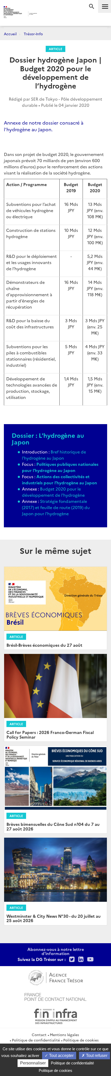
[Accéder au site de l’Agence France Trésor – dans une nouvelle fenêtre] (55, 977)
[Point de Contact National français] (55, 996)
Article (55, 49)
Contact (39, 1034)
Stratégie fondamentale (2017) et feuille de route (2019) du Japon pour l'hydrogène (56, 507)
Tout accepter (61, 1055)
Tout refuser (96, 1055)
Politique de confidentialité (36, 1040)
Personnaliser (33, 1063)
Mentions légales (64, 1034)
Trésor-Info (33, 33)
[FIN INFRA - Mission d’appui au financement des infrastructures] (55, 1015)
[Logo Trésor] (46, 14)
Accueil (10, 33)
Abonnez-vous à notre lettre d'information (55, 951)
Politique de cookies (81, 1040)
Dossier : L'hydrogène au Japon (48, 438)
